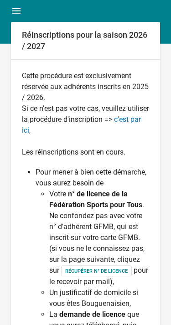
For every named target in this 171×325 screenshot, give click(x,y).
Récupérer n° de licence (96, 271)
